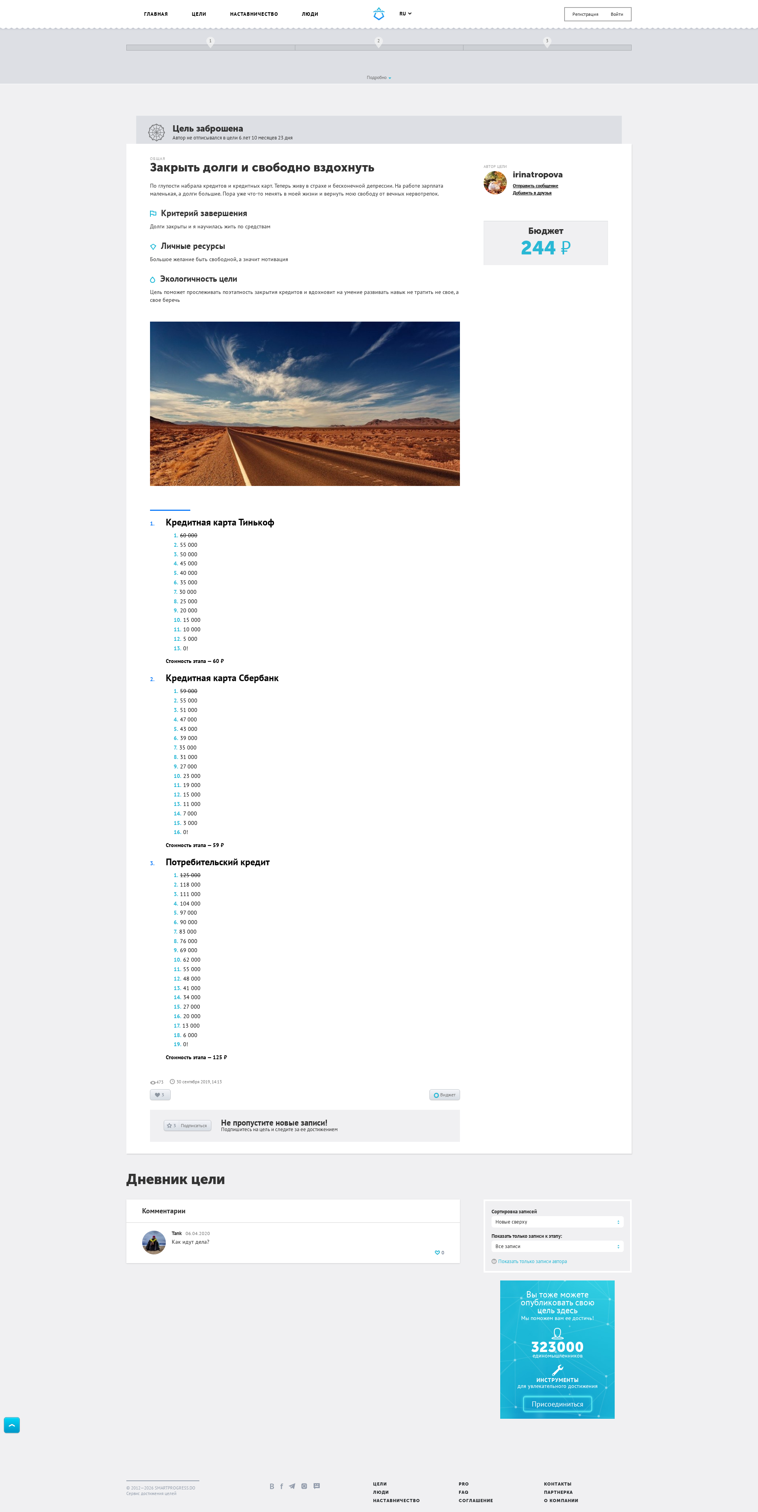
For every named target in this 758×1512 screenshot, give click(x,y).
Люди (310, 14)
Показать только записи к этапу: (527, 1236)
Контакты (558, 1484)
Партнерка (558, 1492)
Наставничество (254, 14)
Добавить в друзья (532, 193)
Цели (199, 14)
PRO (464, 1484)
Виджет (447, 1095)
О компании (561, 1501)
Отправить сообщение (535, 185)
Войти (617, 14)
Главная (156, 14)
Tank (177, 1233)
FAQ (464, 1492)
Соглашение (476, 1501)
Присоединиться (558, 1403)
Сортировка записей (514, 1211)
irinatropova (538, 175)
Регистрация (585, 14)
